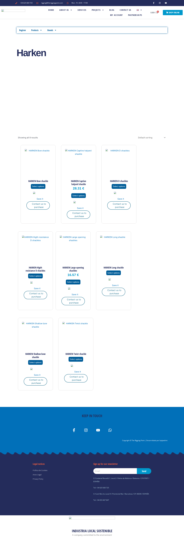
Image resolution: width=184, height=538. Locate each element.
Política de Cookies (40, 470)
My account (116, 15)
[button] (38, 196)
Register (22, 30)
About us (64, 10)
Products (35, 30)
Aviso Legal (37, 474)
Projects (96, 10)
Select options (38, 186)
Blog (111, 10)
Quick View (38, 175)
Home (51, 10)
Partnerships (135, 15)
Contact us (125, 10)
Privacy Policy (38, 479)
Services (82, 10)
